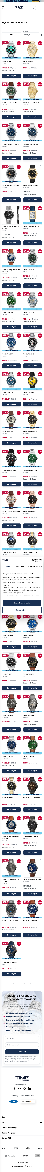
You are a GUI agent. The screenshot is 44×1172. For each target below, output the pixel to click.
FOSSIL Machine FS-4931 (10, 921)
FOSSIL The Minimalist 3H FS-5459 (10, 880)
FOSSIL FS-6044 (28, 393)
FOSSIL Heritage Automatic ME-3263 (11, 270)
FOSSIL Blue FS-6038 (9, 553)
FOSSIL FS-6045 (28, 354)
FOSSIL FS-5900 (7, 715)
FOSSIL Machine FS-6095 (10, 185)
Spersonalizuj (21, 610)
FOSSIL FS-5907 (7, 756)
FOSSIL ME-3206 (28, 715)
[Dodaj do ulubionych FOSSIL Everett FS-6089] (40, 165)
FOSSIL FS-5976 (7, 674)
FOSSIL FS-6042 (7, 431)
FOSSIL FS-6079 (28, 270)
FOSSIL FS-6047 (7, 354)
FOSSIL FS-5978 (28, 674)
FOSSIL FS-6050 (7, 393)
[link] (14, 983)
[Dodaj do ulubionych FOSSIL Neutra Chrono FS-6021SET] (19, 207)
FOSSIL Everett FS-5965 (31, 103)
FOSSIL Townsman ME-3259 (11, 511)
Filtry (11, 35)
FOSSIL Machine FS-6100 (10, 103)
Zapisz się (22, 1052)
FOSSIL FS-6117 (7, 61)
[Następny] (30, 983)
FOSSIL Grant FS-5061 (9, 962)
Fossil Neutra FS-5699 (30, 836)
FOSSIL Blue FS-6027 (30, 511)
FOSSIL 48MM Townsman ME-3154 (10, 837)
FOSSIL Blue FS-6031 (30, 553)
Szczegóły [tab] (20, 566)
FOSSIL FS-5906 (7, 798)
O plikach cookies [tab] (35, 566)
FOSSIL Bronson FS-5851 (31, 798)
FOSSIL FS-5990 (7, 635)
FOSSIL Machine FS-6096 (10, 144)
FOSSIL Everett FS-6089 (31, 185)
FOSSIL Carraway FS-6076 (31, 227)
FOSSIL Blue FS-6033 (30, 470)
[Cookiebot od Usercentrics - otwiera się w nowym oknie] (32, 560)
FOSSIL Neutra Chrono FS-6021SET (10, 227)
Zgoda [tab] (7, 566)
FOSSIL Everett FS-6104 (31, 144)
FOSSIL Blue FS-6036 (9, 470)
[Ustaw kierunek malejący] (41, 34)
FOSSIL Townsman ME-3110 (32, 879)
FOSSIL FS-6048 (7, 313)
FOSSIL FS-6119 (28, 61)
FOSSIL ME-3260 (28, 313)
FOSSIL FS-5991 (28, 635)
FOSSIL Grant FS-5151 (30, 921)
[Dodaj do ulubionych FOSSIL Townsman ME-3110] (40, 859)
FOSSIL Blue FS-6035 (30, 431)
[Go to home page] (19, 7)
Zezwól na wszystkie (22, 603)
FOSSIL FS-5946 (28, 756)
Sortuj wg (25, 31)
